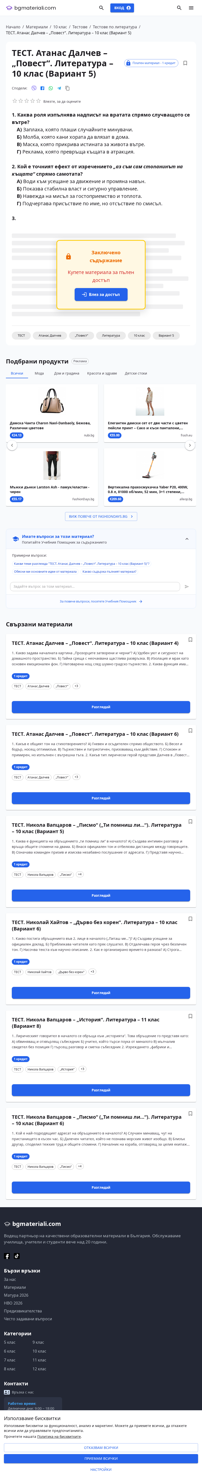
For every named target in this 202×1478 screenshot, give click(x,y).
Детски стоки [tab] (136, 373)
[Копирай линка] (67, 88)
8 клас (10, 1369)
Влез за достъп (104, 294)
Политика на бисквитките (59, 1436)
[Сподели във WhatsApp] (50, 88)
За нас (10, 1279)
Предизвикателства (23, 1311)
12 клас (39, 1369)
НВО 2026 (13, 1303)
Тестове (79, 27)
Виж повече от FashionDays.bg (98, 516)
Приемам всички (101, 1458)
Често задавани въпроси (28, 1319)
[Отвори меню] (191, 8)
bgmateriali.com (35, 7)
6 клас (10, 1351)
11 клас (39, 1360)
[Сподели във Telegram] (59, 88)
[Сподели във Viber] (34, 88)
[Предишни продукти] (12, 445)
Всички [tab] (17, 373)
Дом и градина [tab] (66, 373)
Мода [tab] (39, 373)
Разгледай (101, 707)
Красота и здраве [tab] (102, 373)
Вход (119, 7)
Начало (13, 27)
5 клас (10, 1342)
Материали (37, 27)
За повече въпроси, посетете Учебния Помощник (98, 601)
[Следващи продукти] (190, 445)
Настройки (101, 1469)
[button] (21, 336)
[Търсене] (101, 8)
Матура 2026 (16, 1295)
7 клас (10, 1360)
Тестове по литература (115, 27)
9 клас (38, 1342)
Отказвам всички (101, 1447)
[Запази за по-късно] (185, 63)
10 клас (60, 27)
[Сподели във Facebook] (42, 88)
